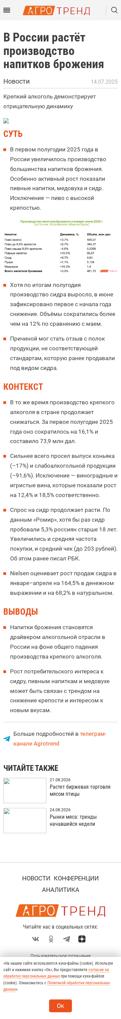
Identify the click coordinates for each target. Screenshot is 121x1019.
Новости (36, 878)
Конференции (76, 878)
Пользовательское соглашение (60, 956)
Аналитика (60, 889)
